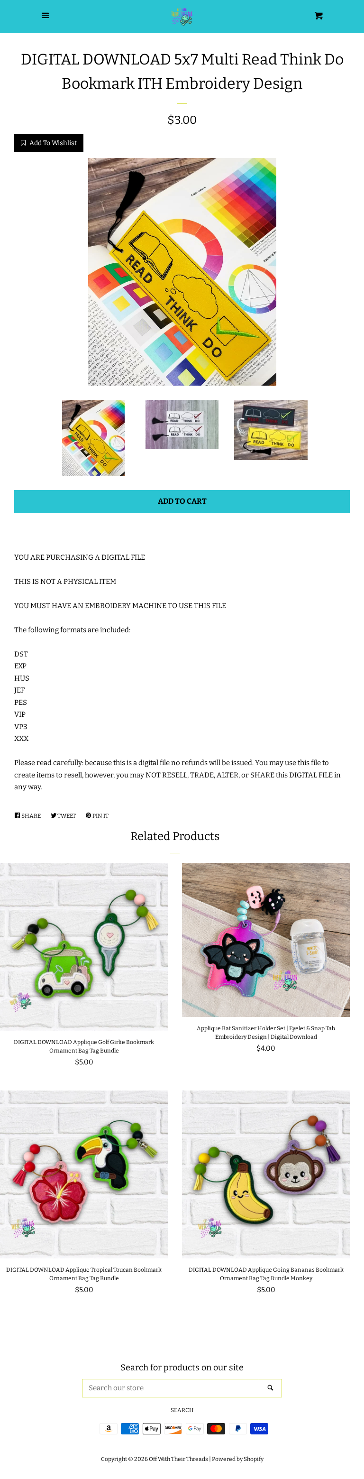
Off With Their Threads (178, 1459)
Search (182, 1410)
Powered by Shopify (238, 1459)
